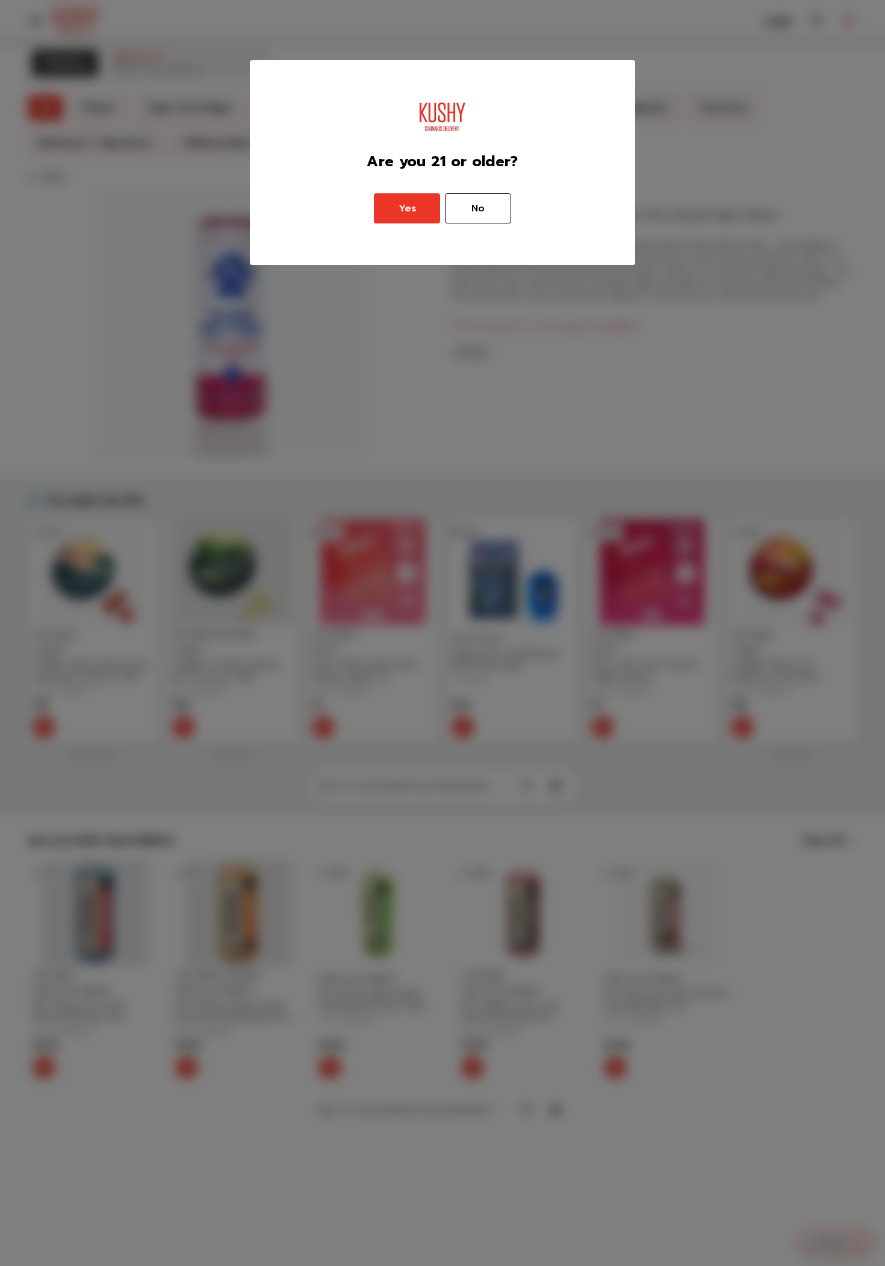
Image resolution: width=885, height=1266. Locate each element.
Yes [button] (407, 208)
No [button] (478, 208)
